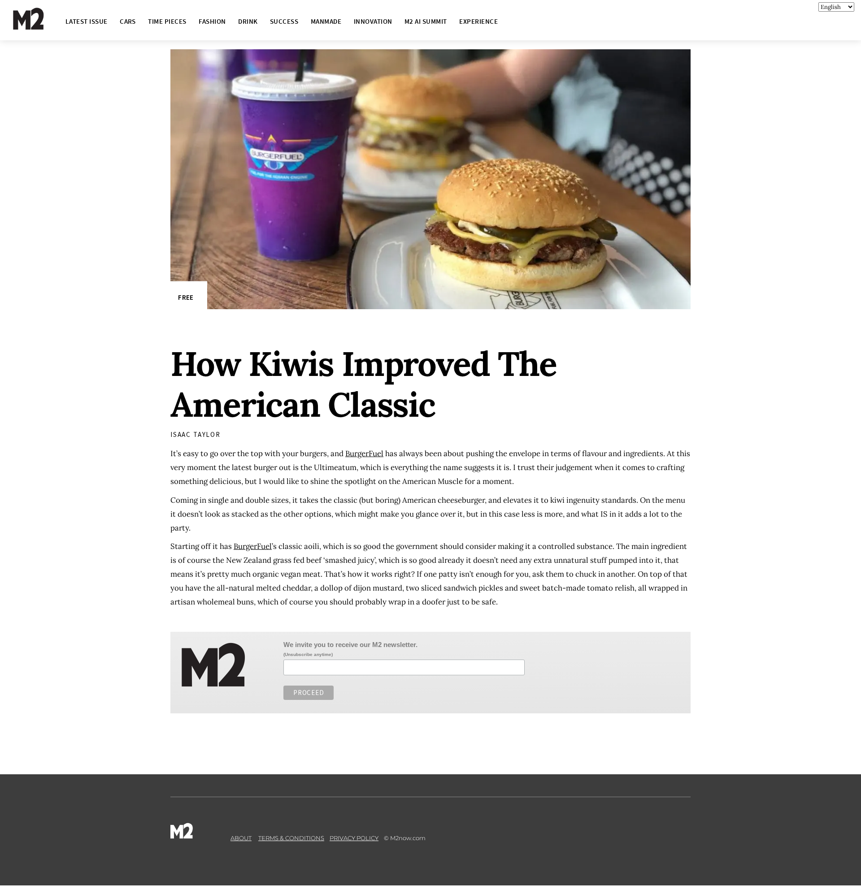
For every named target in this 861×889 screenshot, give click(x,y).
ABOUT (241, 838)
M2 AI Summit (425, 21)
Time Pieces (167, 21)
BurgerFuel (364, 453)
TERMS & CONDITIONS (291, 838)
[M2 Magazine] (37, 26)
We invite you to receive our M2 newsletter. (350, 644)
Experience (478, 21)
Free (185, 297)
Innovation (373, 21)
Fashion (212, 21)
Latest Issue (86, 21)
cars (128, 21)
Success (284, 21)
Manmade (326, 21)
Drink (247, 21)
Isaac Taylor (195, 434)
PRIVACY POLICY (354, 838)
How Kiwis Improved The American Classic (363, 384)
